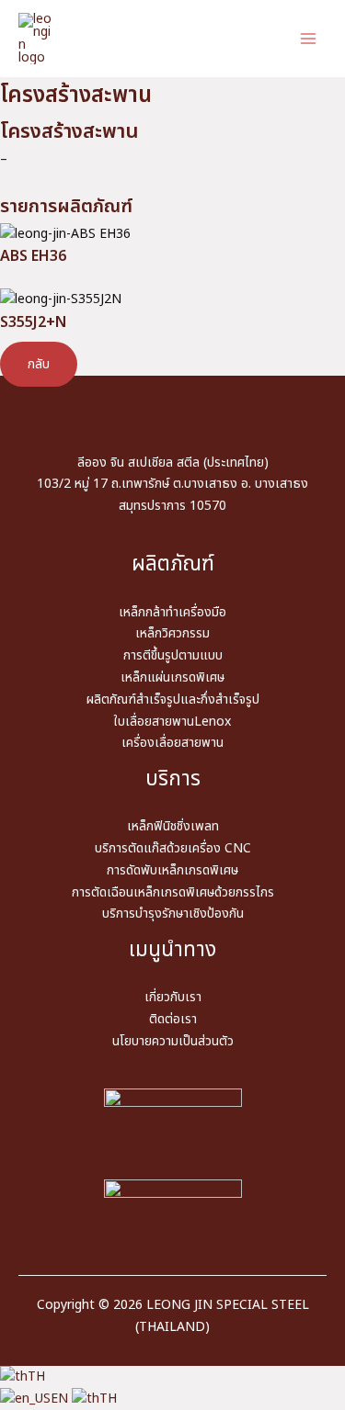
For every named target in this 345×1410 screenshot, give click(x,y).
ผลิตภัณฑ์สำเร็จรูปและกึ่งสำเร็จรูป (172, 699)
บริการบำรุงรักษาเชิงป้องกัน (173, 913)
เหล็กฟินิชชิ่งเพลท (173, 826)
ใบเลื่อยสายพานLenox (172, 721)
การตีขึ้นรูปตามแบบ (173, 655)
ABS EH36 (33, 256)
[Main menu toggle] (308, 39)
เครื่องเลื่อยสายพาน (172, 742)
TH (36, 1376)
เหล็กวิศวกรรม (172, 633)
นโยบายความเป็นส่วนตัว (173, 1041)
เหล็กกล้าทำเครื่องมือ (172, 612)
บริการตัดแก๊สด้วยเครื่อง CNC (173, 848)
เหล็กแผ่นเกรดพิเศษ (172, 677)
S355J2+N (33, 322)
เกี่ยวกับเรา (172, 997)
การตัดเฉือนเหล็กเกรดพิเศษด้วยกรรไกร (173, 892)
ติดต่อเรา (173, 1019)
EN (61, 1398)
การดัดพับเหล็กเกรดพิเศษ (172, 870)
